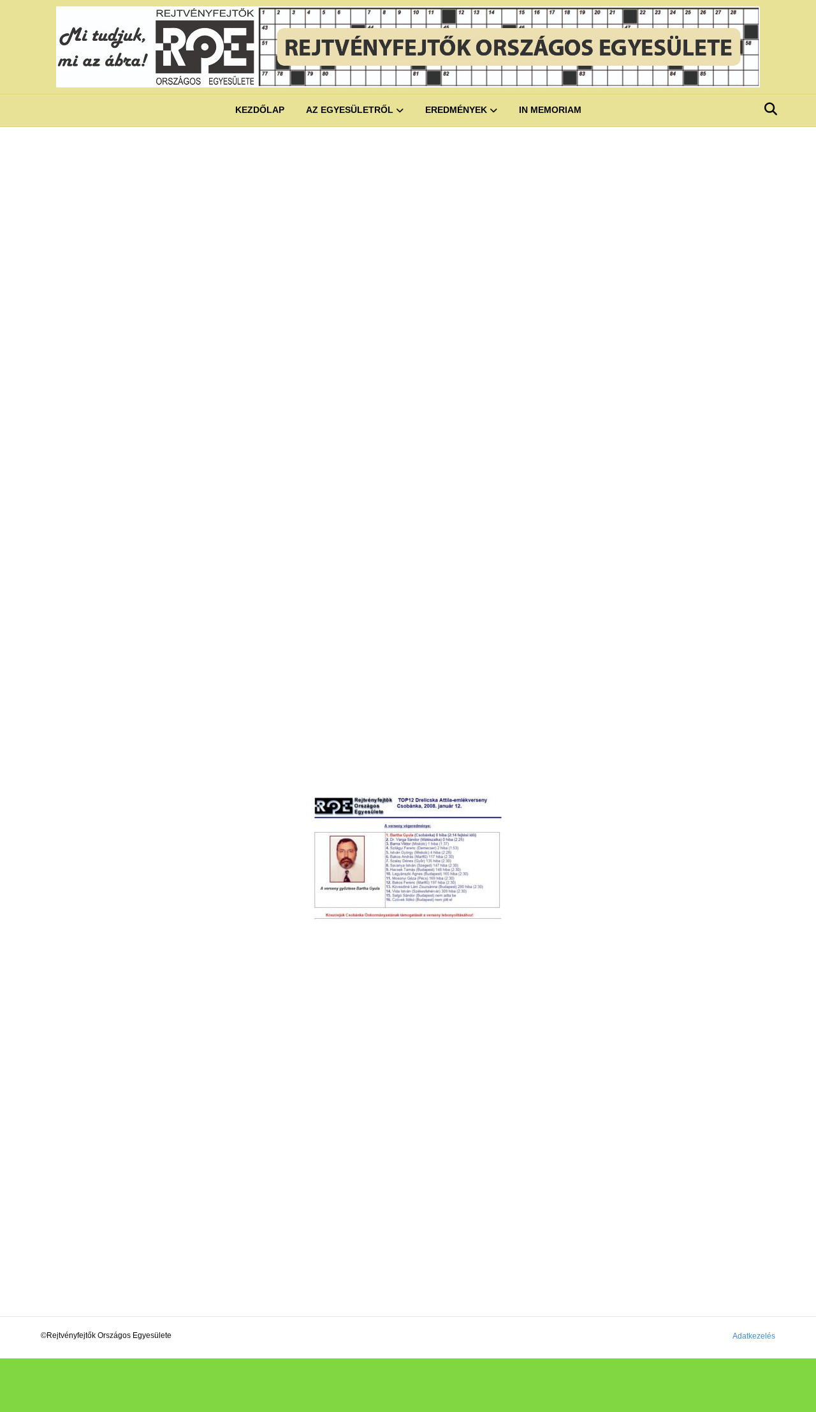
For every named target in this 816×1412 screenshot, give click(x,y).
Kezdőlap (259, 110)
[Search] (767, 109)
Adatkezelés (753, 1336)
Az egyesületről (349, 110)
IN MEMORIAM (550, 110)
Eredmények (456, 110)
